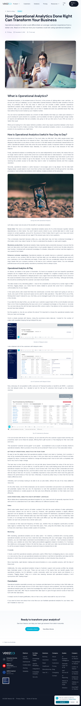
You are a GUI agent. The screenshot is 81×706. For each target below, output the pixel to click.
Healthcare (45, 666)
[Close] (78, 697)
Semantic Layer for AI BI (65, 665)
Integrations (36, 668)
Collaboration (27, 665)
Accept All (62, 702)
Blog (53, 669)
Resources (54, 4)
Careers (54, 660)
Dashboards (26, 662)
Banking (44, 656)
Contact (54, 675)
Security (35, 677)
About (54, 656)
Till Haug (9, 32)
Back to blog (11, 11)
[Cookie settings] (77, 702)
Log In (64, 4)
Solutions (36, 4)
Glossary (64, 687)
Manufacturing (46, 669)
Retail (44, 663)
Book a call (73, 4)
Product (15, 4)
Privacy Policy (20, 698)
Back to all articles (9, 642)
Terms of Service (32, 698)
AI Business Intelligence (65, 658)
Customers (27, 4)
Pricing (45, 4)
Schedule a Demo (32, 629)
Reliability (25, 671)
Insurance (45, 660)
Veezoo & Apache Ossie (65, 682)
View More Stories (48, 629)
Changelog (55, 672)
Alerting (25, 668)
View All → (45, 672)
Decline (72, 702)
